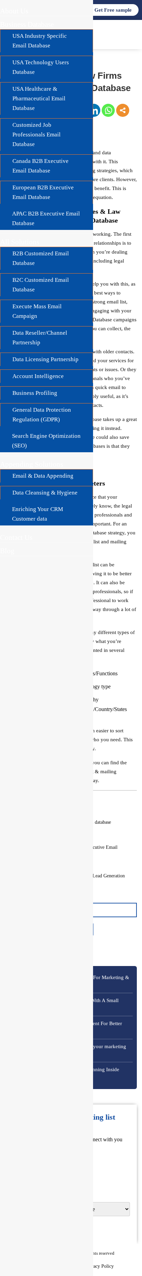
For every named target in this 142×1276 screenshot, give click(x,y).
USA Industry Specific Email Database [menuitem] (39, 41)
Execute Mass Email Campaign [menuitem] (37, 311)
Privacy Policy (99, 1266)
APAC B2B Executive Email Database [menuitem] (46, 218)
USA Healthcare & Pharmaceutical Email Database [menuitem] (38, 98)
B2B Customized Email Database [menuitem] (40, 258)
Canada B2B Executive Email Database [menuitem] (40, 166)
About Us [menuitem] (14, 11)
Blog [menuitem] (7, 551)
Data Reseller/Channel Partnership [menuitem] (39, 338)
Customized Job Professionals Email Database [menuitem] (36, 134)
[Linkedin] (93, 110)
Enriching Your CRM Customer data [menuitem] (37, 514)
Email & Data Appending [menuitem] (42, 476)
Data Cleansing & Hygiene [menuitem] (45, 492)
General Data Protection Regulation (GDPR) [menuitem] (41, 415)
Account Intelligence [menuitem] (38, 376)
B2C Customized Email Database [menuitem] (40, 285)
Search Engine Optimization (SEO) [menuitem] (46, 441)
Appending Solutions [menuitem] (31, 464)
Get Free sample (113, 10)
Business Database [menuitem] (27, 24)
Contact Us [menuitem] (16, 537)
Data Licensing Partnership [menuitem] (45, 359)
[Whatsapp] (108, 110)
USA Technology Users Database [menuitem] (40, 67)
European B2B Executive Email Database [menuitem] (43, 192)
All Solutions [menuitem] (19, 242)
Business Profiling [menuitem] (34, 393)
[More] (122, 110)
